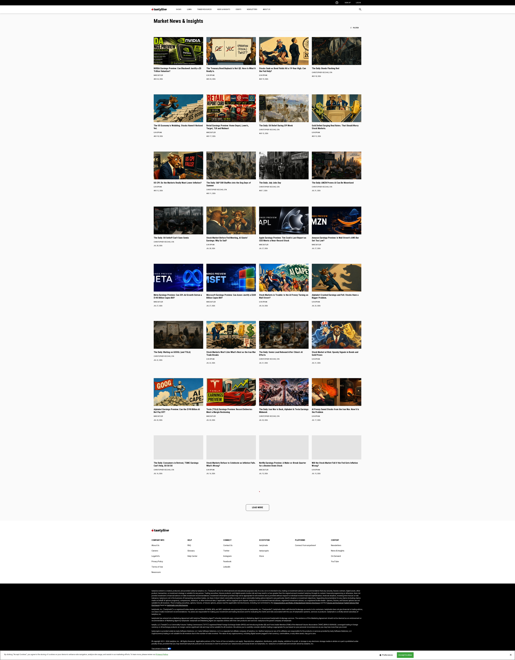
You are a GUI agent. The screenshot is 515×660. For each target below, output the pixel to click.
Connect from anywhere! (305, 545)
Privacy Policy (157, 561)
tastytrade (263, 545)
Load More (257, 507)
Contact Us (227, 545)
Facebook (227, 561)
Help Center (192, 556)
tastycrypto (264, 550)
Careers (155, 550)
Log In (358, 3)
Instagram (227, 556)
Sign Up (348, 3)
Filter (356, 28)
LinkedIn (226, 567)
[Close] (511, 655)
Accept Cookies (405, 655)
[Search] (360, 9)
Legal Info (156, 556)
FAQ (189, 545)
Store (261, 556)
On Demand (336, 556)
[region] (257, 655)
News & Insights (337, 550)
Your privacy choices (159, 648)
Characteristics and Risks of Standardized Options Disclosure (297, 603)
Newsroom (156, 572)
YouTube (335, 561)
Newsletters (336, 545)
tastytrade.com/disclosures (177, 605)
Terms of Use (157, 567)
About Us (155, 545)
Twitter (226, 550)
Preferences (387, 655)
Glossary (191, 550)
